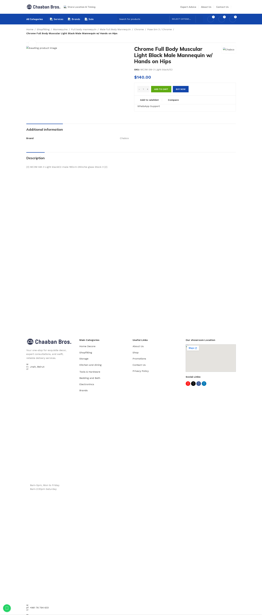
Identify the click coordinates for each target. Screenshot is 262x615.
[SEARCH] (199, 19)
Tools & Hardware (89, 371)
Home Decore (87, 346)
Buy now (181, 89)
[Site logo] (43, 6)
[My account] (234, 7)
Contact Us (139, 364)
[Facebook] (198, 383)
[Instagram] (188, 383)
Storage (83, 358)
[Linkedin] (204, 383)
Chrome (139, 29)
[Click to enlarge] (32, 44)
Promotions (139, 358)
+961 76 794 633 (39, 607)
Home (29, 29)
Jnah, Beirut (37, 366)
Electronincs (86, 384)
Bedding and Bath (89, 378)
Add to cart (161, 89)
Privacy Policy (141, 371)
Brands (83, 390)
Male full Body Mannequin (115, 29)
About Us (138, 346)
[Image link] (49, 341)
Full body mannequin (83, 29)
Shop (136, 352)
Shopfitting (43, 29)
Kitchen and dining (90, 364)
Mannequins (60, 29)
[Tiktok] (193, 383)
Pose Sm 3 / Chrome (159, 29)
